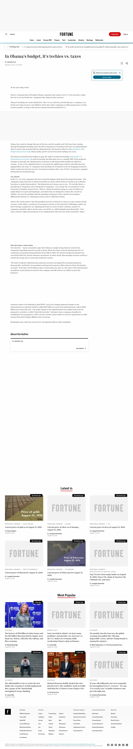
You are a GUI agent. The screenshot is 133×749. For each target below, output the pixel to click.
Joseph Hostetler (55, 534)
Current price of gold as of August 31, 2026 (23, 527)
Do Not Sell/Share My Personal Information (86, 744)
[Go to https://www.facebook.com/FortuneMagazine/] (108, 745)
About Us (113, 713)
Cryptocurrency (30, 569)
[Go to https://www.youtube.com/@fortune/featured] (127, 745)
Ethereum (69, 569)
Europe (40, 730)
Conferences (62, 727)
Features (61, 713)
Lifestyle (81, 40)
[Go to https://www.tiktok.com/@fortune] (123, 745)
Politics (50, 727)
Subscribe (114, 34)
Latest (38, 40)
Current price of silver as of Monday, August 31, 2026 (63, 528)
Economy (94, 630)
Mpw (60, 720)
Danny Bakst (11, 531)
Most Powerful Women (25, 727)
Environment (41, 734)
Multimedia (99, 40)
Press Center (114, 717)
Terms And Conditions (116, 723)
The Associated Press (114, 645)
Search (12, 34)
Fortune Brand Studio (97, 717)
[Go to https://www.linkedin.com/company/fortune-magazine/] (116, 745)
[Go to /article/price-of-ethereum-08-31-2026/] (66, 553)
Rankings (90, 40)
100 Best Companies (25, 713)
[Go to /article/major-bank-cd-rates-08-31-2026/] (109, 553)
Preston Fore (54, 692)
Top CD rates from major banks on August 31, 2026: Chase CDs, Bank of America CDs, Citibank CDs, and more (108, 577)
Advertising (95, 713)
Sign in (125, 34)
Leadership (72, 40)
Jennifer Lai (11, 62)
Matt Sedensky (97, 645)
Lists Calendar (23, 737)
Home (32, 40)
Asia (39, 727)
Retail (50, 720)
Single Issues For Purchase (80, 727)
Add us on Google (107, 77)
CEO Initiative (62, 723)
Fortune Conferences (97, 723)
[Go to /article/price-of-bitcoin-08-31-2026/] (24, 553)
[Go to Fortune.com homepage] (66, 34)
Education (61, 734)
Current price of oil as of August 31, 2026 (107, 527)
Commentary (62, 717)
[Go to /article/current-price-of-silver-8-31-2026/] (66, 508)
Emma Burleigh (12, 645)
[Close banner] (120, 73)
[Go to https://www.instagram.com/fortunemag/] (119, 745)
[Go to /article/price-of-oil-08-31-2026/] (109, 508)
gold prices (28, 524)
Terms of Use (48, 744)
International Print (78, 730)
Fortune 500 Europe (25, 723)
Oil (109, 524)
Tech (63, 40)
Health (50, 717)
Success (8, 630)
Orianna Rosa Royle (99, 695)
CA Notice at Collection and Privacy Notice (68, 744)
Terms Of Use (76, 723)
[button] (32, 40)
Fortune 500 (47, 40)
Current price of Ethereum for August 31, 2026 (65, 573)
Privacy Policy (77, 720)
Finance (57, 40)
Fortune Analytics (96, 720)
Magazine (51, 734)
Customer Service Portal (79, 717)
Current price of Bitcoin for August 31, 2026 (24, 572)
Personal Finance (12, 524)
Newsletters (52, 730)
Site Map (113, 727)
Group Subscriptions (97, 730)
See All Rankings (24, 734)
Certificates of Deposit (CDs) (103, 571)
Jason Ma (52, 645)
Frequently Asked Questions (80, 713)
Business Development (98, 727)
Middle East (52, 630)
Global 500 (22, 720)
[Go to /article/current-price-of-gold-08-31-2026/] (24, 508)
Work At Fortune (115, 720)
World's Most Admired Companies (28, 730)
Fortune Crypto (52, 713)
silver (68, 524)
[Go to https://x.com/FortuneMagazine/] (112, 745)
